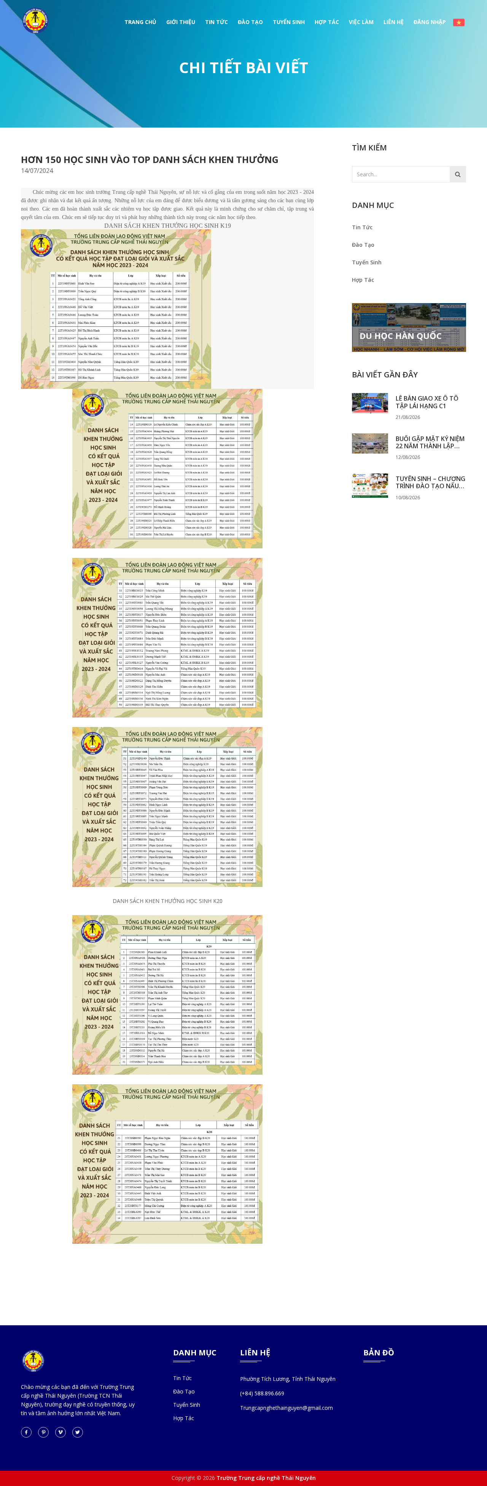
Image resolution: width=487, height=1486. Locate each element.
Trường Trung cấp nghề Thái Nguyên (266, 1477)
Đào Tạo (363, 244)
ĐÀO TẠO (250, 22)
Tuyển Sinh (367, 262)
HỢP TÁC (327, 22)
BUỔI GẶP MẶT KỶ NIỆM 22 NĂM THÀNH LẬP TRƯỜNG (430, 442)
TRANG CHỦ (140, 22)
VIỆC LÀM (361, 22)
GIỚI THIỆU (180, 22)
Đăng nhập (430, 22)
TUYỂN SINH (289, 22)
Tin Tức (362, 227)
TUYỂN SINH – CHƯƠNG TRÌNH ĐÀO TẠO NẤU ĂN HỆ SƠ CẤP (430, 482)
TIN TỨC (216, 22)
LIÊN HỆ (394, 22)
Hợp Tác (363, 279)
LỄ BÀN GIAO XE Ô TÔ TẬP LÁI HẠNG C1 (427, 402)
